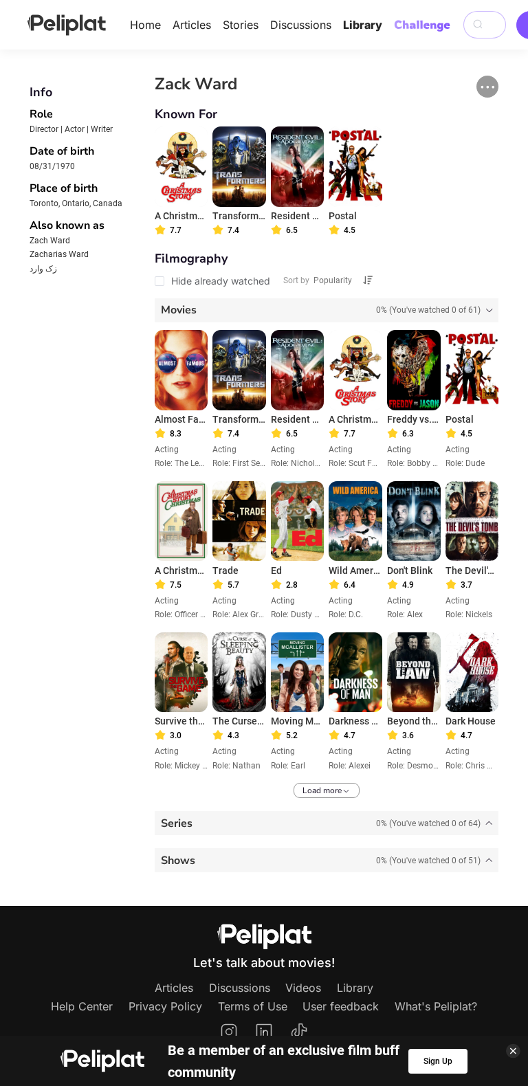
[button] (487, 87)
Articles (192, 25)
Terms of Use (252, 1006)
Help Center (82, 1006)
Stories (240, 25)
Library (362, 25)
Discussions (300, 25)
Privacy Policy (165, 1006)
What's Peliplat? (436, 1006)
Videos (303, 987)
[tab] (327, 310)
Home (145, 25)
